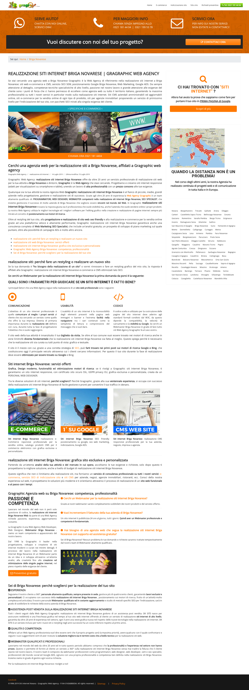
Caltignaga (197, 229)
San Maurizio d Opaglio (182, 226)
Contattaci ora (214, 42)
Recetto (175, 267)
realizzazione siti (62, 195)
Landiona (194, 274)
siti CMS (69, 477)
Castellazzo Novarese (202, 278)
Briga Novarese (201, 226)
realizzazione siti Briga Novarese (145, 655)
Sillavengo (216, 274)
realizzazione (155, 351)
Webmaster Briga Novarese (126, 326)
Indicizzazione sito (179, 5)
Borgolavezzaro (189, 237)
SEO (77, 347)
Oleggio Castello (198, 241)
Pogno (220, 244)
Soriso (225, 271)
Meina (218, 229)
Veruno (211, 241)
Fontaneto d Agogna (226, 226)
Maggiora (186, 244)
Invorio (175, 222)
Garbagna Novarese (216, 252)
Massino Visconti (179, 263)
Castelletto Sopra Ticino (191, 214)
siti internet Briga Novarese (143, 368)
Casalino (196, 244)
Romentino (186, 218)
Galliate (207, 211)
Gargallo (175, 244)
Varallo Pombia (200, 218)
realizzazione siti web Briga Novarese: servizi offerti (41, 242)
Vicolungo (213, 267)
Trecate (198, 211)
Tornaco (198, 271)
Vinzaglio (205, 274)
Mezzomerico (207, 259)
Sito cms (194, 5)
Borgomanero (186, 211)
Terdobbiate (228, 274)
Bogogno (232, 252)
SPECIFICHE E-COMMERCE (85, 108)
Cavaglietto (186, 278)
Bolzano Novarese (191, 259)
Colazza (175, 278)
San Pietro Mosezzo (180, 241)
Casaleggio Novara (189, 267)
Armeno (199, 233)
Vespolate (176, 237)
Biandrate (176, 259)
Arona (216, 211)
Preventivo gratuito (24, 573)
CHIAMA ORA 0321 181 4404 (85, 156)
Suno (213, 226)
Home (149, 5)
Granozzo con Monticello (182, 252)
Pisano (207, 271)
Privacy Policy (118, 683)
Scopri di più (203, 108)
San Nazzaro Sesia (180, 274)
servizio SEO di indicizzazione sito (41, 477)
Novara (175, 211)
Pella (191, 263)
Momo (174, 229)
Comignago (214, 256)
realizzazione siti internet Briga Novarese (100, 192)
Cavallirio (194, 256)
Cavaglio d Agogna (180, 256)
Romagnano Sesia (188, 222)
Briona (204, 256)
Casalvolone (177, 271)
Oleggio (225, 211)
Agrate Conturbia (179, 248)
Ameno (223, 267)
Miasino (203, 267)
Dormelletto (185, 229)
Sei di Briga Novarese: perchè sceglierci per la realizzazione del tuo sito (52, 252)
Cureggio (209, 229)
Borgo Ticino (215, 218)
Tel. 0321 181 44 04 (232, 5)
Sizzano (212, 248)
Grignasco (227, 218)
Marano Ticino (209, 244)
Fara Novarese (221, 233)
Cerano (227, 214)
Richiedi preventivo (210, 5)
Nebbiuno (221, 241)
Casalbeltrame (212, 263)
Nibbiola (216, 271)
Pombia (209, 233)
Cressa (192, 248)
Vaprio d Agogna (228, 263)
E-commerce (161, 5)
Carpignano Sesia (179, 233)
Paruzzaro (203, 237)
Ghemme (202, 222)
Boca (224, 256)
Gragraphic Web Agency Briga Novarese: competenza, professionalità (51, 249)
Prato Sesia (215, 237)
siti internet (43, 381)
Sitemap (101, 683)
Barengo (188, 271)
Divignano (202, 248)
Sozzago (199, 263)
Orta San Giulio (222, 259)
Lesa (191, 233)
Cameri (175, 214)
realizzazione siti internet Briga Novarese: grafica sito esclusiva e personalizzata (56, 245)
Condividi (12, 680)
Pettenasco (200, 252)
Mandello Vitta (221, 278)
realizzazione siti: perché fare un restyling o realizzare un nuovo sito (50, 238)
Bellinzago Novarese (213, 214)
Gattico (212, 222)
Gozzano (175, 218)
